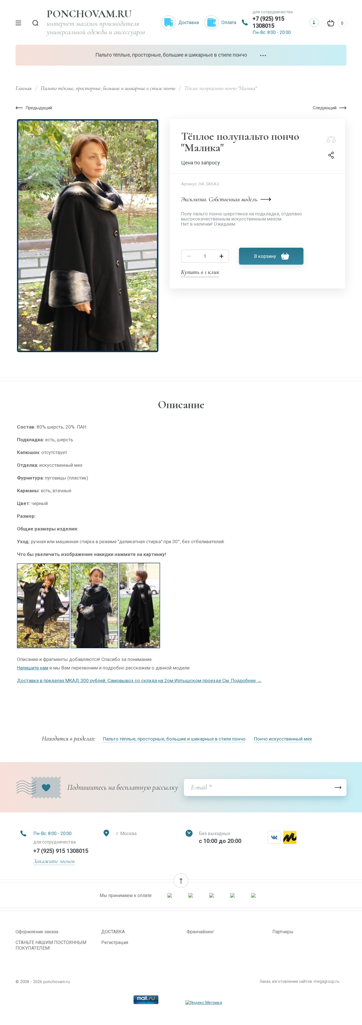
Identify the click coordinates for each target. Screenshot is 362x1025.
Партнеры (283, 931)
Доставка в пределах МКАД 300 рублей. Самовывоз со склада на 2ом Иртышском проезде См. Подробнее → (139, 680)
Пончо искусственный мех (283, 739)
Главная (24, 88)
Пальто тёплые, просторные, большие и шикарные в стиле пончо (171, 55)
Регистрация (114, 942)
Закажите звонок (54, 861)
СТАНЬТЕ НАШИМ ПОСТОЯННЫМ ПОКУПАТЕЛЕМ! (51, 945)
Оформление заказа (37, 931)
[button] (181, 881)
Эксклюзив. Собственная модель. (219, 199)
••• (263, 56)
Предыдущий (38, 107)
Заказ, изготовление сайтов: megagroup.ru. (300, 981)
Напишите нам (32, 668)
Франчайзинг (200, 931)
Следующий (325, 107)
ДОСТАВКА (113, 931)
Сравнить (331, 139)
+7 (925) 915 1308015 (268, 22)
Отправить (337, 787)
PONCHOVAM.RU (89, 13)
